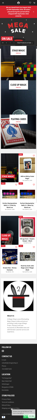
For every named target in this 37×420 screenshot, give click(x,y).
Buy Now (21, 43)
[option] (18, 33)
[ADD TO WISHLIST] (34, 155)
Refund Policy (6, 405)
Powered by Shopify (19, 414)
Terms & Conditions (8, 402)
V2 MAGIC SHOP (10, 414)
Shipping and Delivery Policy (10, 408)
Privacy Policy (6, 399)
